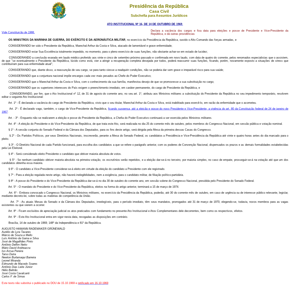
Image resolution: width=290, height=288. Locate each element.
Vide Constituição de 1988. (18, 32)
